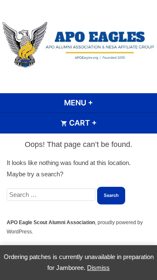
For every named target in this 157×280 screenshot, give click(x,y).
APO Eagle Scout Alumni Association (51, 222)
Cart (104, 122)
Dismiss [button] (98, 267)
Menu (101, 102)
